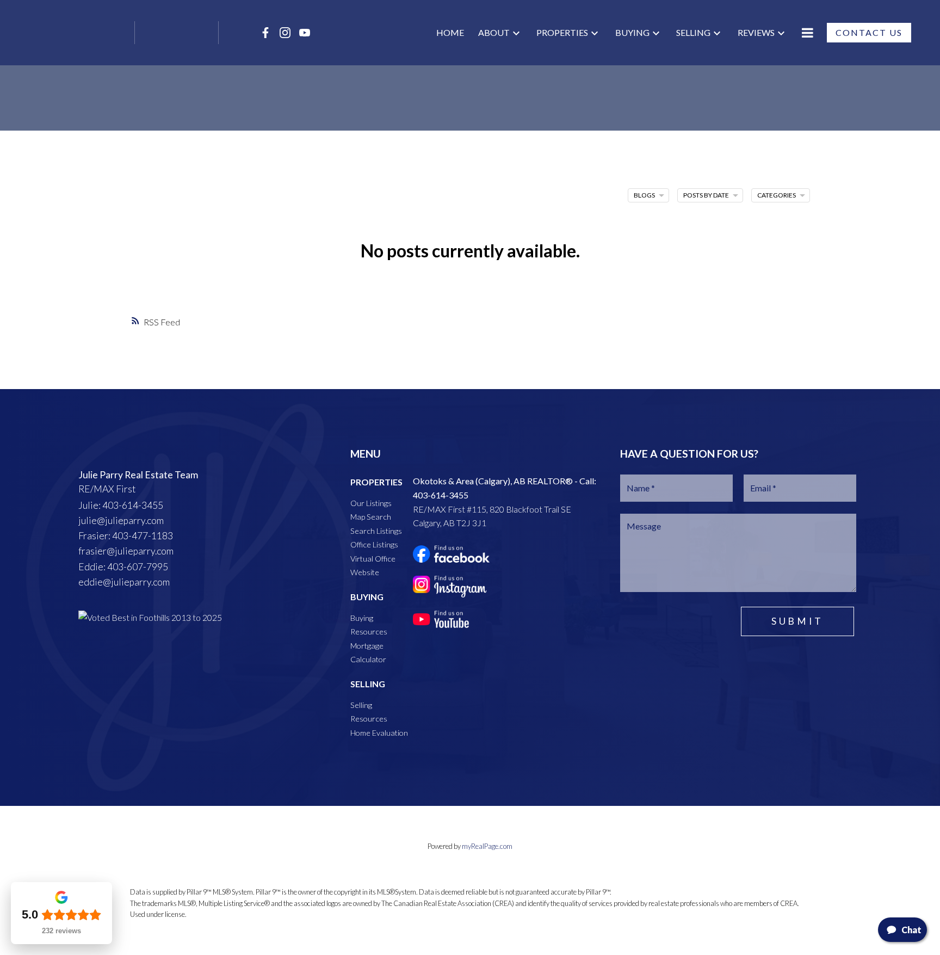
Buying (632, 32)
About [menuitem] (494, 32)
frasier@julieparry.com (126, 551)
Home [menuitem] (450, 32)
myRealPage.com (487, 846)
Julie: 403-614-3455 (120, 505)
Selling (693, 32)
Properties (562, 32)
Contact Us (869, 32)
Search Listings (376, 530)
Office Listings (374, 544)
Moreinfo (807, 32)
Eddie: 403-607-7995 (123, 566)
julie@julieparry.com (121, 520)
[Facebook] (265, 32)
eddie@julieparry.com (124, 582)
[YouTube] (304, 32)
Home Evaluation (379, 732)
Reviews (756, 32)
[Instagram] (285, 32)
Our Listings (371, 503)
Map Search (370, 516)
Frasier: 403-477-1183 (125, 535)
